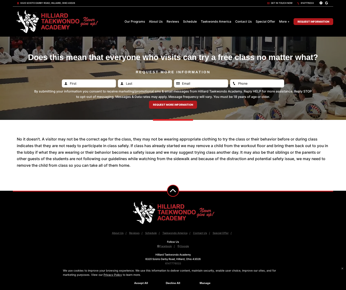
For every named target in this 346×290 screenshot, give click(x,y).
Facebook (166, 246)
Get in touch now (281, 3)
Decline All (173, 283)
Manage (205, 283)
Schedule (190, 21)
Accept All (141, 283)
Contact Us (243, 21)
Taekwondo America (216, 21)
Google (184, 246)
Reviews (173, 21)
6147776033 (307, 3)
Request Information (313, 21)
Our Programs (135, 21)
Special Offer (265, 21)
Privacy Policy (113, 274)
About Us (156, 21)
